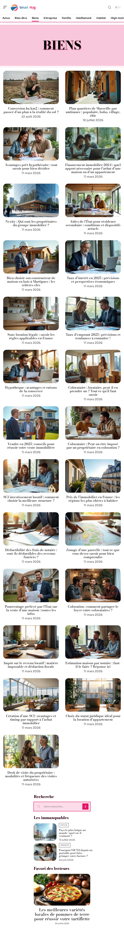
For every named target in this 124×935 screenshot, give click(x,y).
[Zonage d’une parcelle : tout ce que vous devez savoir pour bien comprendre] (93, 529)
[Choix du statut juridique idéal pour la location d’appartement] (93, 695)
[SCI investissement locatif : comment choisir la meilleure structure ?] (31, 475)
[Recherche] (109, 7)
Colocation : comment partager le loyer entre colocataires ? (93, 608)
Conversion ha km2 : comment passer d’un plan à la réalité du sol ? (31, 110)
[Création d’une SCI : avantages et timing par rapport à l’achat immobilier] (31, 695)
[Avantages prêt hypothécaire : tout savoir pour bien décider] (31, 143)
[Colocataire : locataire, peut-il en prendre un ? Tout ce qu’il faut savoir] (93, 366)
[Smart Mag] (23, 7)
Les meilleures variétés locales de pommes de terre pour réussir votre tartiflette (62, 914)
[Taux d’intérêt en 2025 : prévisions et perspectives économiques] (93, 257)
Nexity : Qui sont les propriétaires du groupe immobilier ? (31, 223)
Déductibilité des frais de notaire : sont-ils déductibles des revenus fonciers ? (31, 553)
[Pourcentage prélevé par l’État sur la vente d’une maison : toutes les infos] (31, 585)
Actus (63, 825)
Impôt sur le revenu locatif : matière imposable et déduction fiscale (31, 664)
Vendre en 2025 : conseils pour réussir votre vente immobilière (31, 445)
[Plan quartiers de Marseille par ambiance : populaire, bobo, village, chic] (93, 87)
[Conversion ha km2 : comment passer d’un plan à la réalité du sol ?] (31, 87)
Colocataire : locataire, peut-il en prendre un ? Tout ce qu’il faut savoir (93, 391)
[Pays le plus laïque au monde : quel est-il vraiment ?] (45, 832)
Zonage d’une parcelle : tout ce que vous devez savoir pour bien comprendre (93, 553)
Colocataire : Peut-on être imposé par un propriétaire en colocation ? (93, 445)
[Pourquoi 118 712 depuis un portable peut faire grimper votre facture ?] (45, 852)
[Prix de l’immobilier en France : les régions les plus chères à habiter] (93, 475)
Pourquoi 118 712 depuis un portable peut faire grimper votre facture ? (76, 853)
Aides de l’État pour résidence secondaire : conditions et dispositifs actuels (93, 225)
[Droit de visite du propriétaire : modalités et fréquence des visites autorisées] (31, 751)
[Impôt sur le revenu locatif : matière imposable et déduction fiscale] (31, 642)
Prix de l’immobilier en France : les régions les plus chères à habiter (93, 498)
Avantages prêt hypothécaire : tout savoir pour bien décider (31, 166)
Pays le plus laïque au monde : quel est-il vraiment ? (72, 833)
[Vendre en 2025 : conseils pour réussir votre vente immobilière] (31, 423)
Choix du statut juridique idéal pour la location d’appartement (93, 717)
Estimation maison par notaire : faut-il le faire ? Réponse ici (93, 664)
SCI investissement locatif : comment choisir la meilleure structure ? (31, 498)
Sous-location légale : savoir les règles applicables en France (31, 336)
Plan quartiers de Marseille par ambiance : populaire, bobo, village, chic (93, 112)
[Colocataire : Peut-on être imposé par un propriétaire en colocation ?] (93, 423)
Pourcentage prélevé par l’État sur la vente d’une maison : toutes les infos (31, 610)
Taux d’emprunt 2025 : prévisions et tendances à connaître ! (93, 336)
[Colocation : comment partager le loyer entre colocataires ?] (93, 585)
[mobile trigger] (6, 7)
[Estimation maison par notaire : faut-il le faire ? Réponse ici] (93, 642)
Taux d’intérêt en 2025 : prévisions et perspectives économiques (93, 279)
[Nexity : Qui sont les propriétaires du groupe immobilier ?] (31, 200)
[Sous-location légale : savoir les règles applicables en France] (31, 313)
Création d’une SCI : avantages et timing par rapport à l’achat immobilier (31, 719)
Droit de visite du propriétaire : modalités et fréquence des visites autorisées (31, 776)
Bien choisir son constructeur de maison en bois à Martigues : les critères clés (31, 281)
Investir (64, 845)
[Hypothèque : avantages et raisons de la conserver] (31, 366)
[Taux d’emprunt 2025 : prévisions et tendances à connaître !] (93, 313)
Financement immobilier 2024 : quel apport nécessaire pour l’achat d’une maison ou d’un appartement (93, 168)
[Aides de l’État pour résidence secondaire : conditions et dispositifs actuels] (93, 200)
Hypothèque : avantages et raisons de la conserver (31, 389)
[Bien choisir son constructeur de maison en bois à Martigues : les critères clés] (31, 257)
